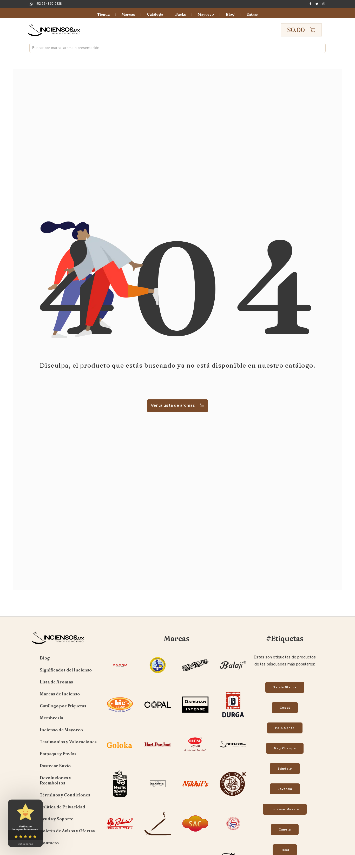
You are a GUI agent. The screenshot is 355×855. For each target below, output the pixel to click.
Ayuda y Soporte (56, 818)
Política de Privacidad (62, 806)
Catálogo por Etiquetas (63, 705)
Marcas (128, 14)
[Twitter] (317, 4)
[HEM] (195, 758)
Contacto (49, 842)
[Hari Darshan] (157, 758)
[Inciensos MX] (233, 758)
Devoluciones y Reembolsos (55, 780)
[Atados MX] (195, 679)
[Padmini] (120, 837)
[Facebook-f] (310, 4)
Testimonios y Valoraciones (68, 741)
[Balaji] (233, 679)
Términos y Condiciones (65, 794)
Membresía (51, 717)
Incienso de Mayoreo (61, 729)
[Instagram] (324, 4)
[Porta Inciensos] (157, 837)
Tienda (103, 14)
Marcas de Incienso (60, 693)
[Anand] (120, 679)
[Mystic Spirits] (120, 798)
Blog (230, 14)
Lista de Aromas (56, 681)
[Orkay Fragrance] (233, 798)
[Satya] (233, 837)
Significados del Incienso (66, 669)
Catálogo (155, 14)
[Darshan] (195, 718)
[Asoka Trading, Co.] (157, 679)
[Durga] (233, 718)
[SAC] (195, 837)
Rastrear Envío (55, 765)
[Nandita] (157, 798)
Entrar (252, 14)
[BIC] (120, 718)
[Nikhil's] (195, 798)
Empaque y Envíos (58, 753)
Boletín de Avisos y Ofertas (67, 830)
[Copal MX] (157, 718)
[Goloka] (120, 758)
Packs (180, 14)
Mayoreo (206, 14)
